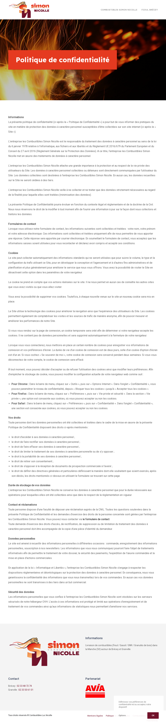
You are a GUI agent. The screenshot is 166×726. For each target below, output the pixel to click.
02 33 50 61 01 (25, 689)
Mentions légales (95, 716)
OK (153, 715)
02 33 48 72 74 (24, 686)
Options (122, 715)
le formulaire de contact (96, 519)
